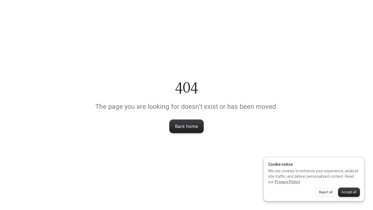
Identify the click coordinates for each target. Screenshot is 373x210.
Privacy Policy (287, 182)
